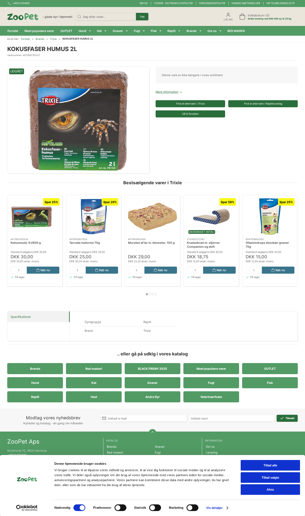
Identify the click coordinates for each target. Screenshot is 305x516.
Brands (40, 38)
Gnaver (152, 382)
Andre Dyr (152, 397)
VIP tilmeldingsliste (280, 3)
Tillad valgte (270, 477)
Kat (94, 382)
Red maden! (93, 368)
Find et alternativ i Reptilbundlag (263, 103)
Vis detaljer (214, 508)
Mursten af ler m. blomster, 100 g (151, 242)
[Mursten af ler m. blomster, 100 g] (152, 216)
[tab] (147, 294)
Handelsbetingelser (246, 3)
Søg (142, 16)
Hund (35, 382)
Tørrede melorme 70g (84, 242)
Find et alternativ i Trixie (190, 103)
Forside (25, 38)
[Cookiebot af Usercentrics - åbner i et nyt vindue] (27, 508)
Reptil (35, 397)
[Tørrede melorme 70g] (93, 216)
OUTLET (270, 368)
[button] (85, 30)
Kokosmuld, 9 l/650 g (26, 242)
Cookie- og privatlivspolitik (173, 3)
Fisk (270, 382)
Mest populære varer (211, 368)
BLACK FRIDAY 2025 (152, 368)
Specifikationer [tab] (21, 316)
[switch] (120, 507)
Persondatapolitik (212, 3)
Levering (212, 452)
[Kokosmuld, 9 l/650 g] (35, 216)
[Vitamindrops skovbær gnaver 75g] (270, 216)
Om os (143, 3)
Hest (94, 397)
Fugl (211, 382)
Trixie (53, 38)
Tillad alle (270, 465)
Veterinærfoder (211, 397)
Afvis (270, 489)
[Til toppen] (152, 433)
